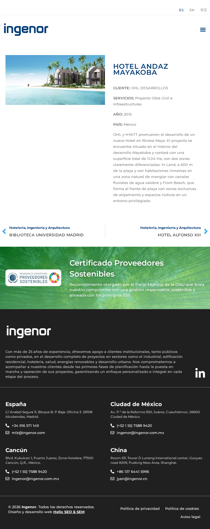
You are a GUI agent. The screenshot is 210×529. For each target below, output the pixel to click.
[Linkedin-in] (200, 373)
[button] (202, 29)
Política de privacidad (140, 508)
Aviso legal (190, 516)
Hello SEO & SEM (68, 512)
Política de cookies (182, 508)
